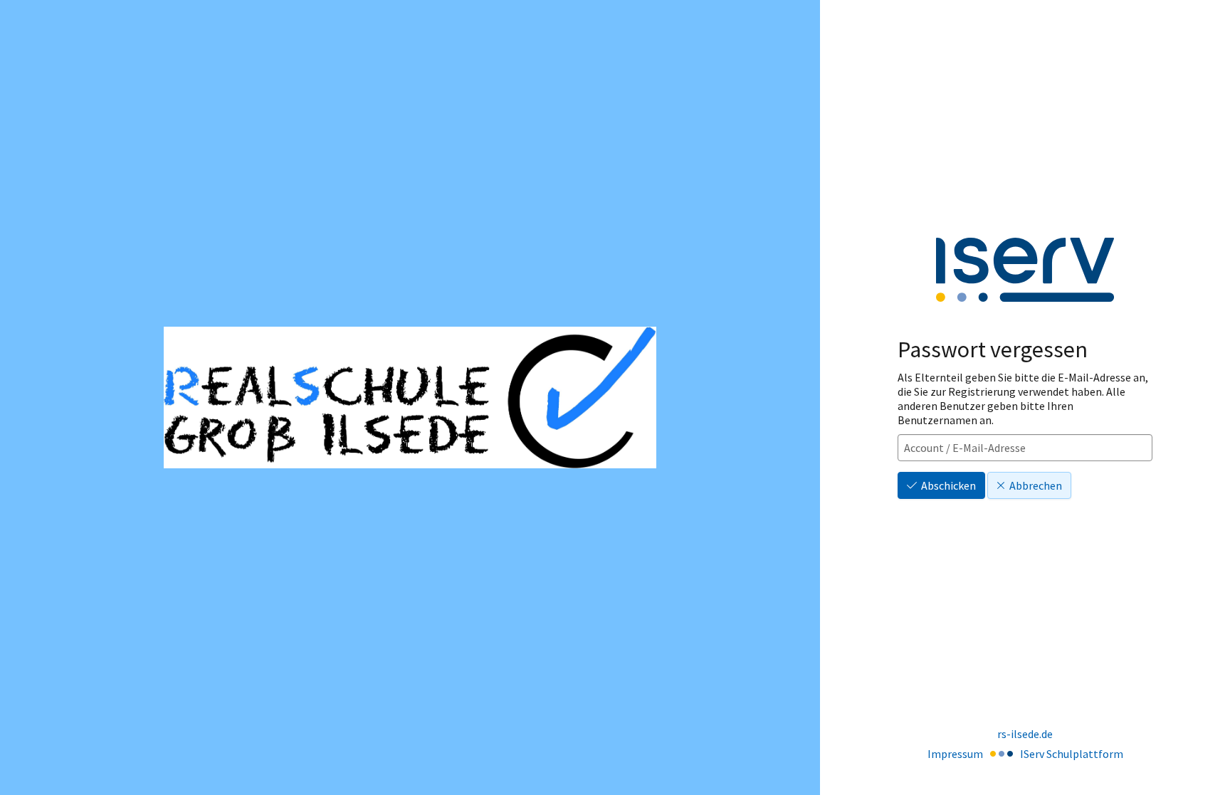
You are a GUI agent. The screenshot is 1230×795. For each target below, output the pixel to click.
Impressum (955, 754)
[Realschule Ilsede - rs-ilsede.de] (410, 397)
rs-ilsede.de (1025, 734)
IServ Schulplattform (1071, 754)
